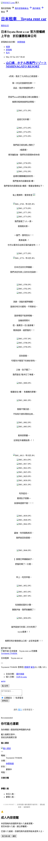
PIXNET (11, 804)
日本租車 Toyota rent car (23, 19)
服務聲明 (27, 807)
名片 (8, 53)
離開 (14, 836)
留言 (33, 667)
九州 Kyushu (21, 677)
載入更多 (5, 686)
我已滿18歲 (6, 836)
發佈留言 (5, 701)
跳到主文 (5, 26)
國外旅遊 (20, 674)
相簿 (8, 47)
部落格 (9, 50)
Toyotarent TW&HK (9, 653)
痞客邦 (27, 667)
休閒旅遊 (21, 42)
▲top (3, 681)
